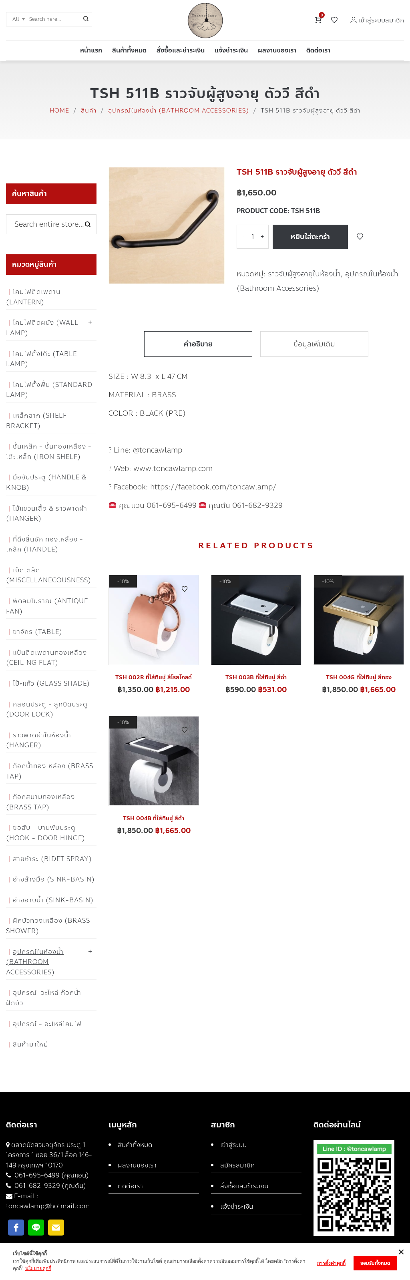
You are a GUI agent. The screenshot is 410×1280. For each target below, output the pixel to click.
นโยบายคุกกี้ (38, 1268)
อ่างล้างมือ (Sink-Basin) (54, 879)
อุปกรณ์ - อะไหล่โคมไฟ (47, 1024)
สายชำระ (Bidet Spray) (52, 859)
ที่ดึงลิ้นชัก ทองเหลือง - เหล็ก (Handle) (44, 544)
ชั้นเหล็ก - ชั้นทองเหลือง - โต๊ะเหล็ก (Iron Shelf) (49, 451)
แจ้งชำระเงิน (236, 1207)
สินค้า (88, 110)
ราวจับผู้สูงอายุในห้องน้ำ (304, 274)
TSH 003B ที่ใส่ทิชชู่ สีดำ (256, 677)
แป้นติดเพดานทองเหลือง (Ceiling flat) (46, 658)
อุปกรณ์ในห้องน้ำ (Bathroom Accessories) (178, 110)
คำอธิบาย (198, 344)
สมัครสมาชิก (237, 1165)
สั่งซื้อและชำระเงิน (244, 1186)
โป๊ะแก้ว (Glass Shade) (51, 683)
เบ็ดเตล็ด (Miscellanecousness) (48, 575)
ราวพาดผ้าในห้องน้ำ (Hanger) (38, 740)
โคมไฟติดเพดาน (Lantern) (33, 297)
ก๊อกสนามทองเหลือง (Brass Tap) (40, 802)
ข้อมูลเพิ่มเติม (314, 344)
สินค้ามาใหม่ (30, 1044)
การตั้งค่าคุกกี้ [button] (331, 1263)
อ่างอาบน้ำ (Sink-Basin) (53, 900)
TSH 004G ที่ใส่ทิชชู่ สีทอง (359, 677)
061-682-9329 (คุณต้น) (49, 1186)
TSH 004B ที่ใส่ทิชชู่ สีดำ (153, 818)
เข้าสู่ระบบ (233, 1145)
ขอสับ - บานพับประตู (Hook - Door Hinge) (45, 833)
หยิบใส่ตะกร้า (310, 236)
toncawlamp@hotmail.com (48, 1206)
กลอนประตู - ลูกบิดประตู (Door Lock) (47, 709)
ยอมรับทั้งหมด (375, 1263)
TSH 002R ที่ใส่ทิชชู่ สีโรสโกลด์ (153, 677)
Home (59, 110)
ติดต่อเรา (130, 1186)
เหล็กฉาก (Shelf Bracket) (36, 421)
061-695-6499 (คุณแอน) (51, 1175)
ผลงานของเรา (137, 1165)
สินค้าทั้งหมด (135, 1145)
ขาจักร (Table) (37, 632)
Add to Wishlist (360, 237)
